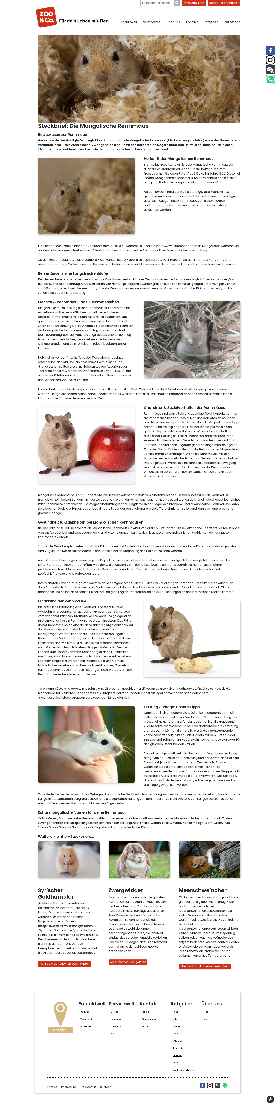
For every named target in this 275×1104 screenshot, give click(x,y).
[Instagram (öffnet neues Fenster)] (210, 1085)
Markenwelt (85, 1026)
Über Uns (173, 22)
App (113, 1033)
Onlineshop (232, 22)
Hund (175, 1011)
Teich (175, 1062)
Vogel (175, 1033)
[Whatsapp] (225, 1085)
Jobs (206, 1011)
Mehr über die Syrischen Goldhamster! (65, 964)
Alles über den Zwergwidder (128, 962)
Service (114, 1011)
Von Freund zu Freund (183, 1070)
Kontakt (192, 22)
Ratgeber (211, 22)
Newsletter (116, 1026)
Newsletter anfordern (223, 3)
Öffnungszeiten (194, 3)
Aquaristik (178, 1048)
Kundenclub (117, 1019)
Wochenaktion (87, 1019)
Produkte (84, 1011)
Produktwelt (128, 22)
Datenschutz (88, 1087)
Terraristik (177, 1055)
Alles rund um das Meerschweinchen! (205, 966)
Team (206, 1019)
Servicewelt (152, 22)
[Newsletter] (217, 1085)
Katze (175, 1019)
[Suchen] (177, 3)
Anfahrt (145, 1026)
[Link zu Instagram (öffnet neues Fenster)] (270, 60)
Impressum (68, 1087)
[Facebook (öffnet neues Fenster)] (202, 1085)
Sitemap (105, 1087)
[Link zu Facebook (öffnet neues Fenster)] (270, 50)
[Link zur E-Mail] (270, 69)
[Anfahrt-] (60, 1018)
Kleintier (177, 1026)
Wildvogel (177, 1041)
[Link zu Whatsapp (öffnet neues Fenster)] (270, 79)
